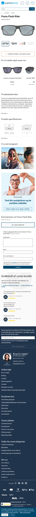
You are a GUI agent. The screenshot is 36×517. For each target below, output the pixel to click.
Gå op (24, 502)
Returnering (4, 408)
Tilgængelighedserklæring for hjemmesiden (13, 402)
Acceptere (4, 515)
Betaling (3, 376)
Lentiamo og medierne (7, 471)
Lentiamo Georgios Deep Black (12, 78)
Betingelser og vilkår (7, 387)
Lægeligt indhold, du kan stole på (10, 450)
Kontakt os (4, 477)
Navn (5, 249)
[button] (5, 43)
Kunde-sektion (5, 414)
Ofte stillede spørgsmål (7, 399)
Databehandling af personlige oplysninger (13, 390)
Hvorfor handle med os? (8, 474)
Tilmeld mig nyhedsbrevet (18, 346)
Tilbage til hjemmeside (16, 502)
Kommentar (6, 237)
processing (14, 262)
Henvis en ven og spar (7, 429)
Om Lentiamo (5, 463)
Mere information (25, 512)
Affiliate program (6, 432)
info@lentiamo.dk (18, 363)
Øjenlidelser (4, 447)
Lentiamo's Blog (5, 469)
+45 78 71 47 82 (17, 361)
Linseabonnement (6, 423)
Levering (3, 378)
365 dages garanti (6, 411)
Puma (12, 13)
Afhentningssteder (6, 381)
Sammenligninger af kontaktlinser (11, 453)
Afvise (12, 515)
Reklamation (4, 405)
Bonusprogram (5, 426)
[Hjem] (2, 12)
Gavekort (3, 384)
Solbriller (7, 13)
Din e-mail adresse (8, 256)
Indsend (18, 267)
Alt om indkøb (5, 373)
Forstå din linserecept (7, 444)
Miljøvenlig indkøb (6, 435)
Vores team (4, 466)
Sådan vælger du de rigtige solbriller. (18, 209)
